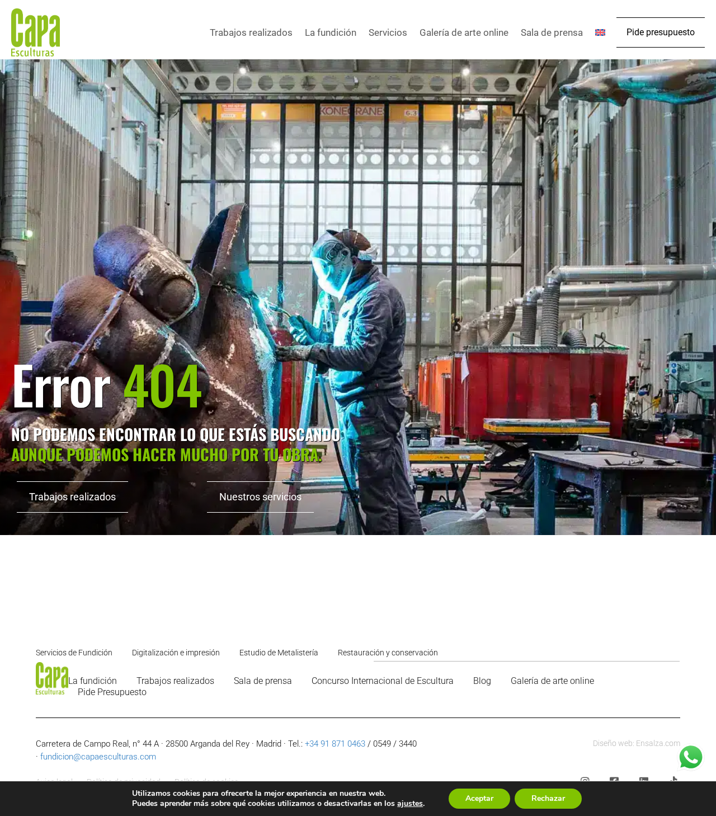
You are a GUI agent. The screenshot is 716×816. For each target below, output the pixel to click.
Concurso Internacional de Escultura (383, 681)
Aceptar (479, 798)
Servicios (388, 32)
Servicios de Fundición (74, 652)
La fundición (330, 32)
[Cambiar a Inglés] (600, 32)
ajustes (410, 804)
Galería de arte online (464, 32)
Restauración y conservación (388, 652)
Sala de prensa (552, 32)
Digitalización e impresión (176, 652)
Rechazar (548, 798)
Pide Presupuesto (112, 692)
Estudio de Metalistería (278, 652)
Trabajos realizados (251, 32)
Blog (482, 681)
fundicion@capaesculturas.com (98, 757)
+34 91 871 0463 (335, 744)
